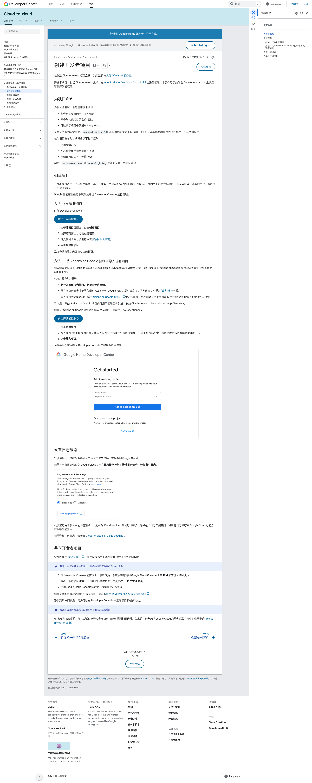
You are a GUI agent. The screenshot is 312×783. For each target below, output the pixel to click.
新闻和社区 (76, 3)
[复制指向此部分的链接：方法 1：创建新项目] (85, 204)
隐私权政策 (61, 776)
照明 (130, 706)
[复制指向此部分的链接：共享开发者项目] (84, 548)
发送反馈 (206, 66)
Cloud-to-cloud (18, 14)
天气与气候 (134, 712)
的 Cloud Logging (105, 535)
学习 (21, 20)
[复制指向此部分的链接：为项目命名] (77, 99)
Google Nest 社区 (218, 728)
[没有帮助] (212, 57)
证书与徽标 (174, 706)
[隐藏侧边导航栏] (39, 777)
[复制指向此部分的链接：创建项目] (73, 176)
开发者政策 (174, 739)
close (307, 13)
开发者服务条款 (176, 733)
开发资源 (173, 718)
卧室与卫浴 (134, 742)
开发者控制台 (215, 706)
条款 (50, 776)
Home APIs (94, 706)
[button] (19, 83)
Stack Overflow (217, 722)
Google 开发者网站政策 (197, 678)
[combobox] (244, 4)
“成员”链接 (167, 290)
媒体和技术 (134, 724)
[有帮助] (208, 57)
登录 (306, 4)
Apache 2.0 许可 (148, 678)
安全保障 (132, 718)
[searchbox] (22, 31)
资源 (61, 3)
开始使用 (8, 20)
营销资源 (173, 712)
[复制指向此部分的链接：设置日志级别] (81, 450)
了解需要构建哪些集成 (59, 753)
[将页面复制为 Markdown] (105, 65)
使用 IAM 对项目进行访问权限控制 (126, 594)
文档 (91, 3)
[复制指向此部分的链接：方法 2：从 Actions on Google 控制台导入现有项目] (131, 261)
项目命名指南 (102, 239)
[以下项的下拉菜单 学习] (27, 21)
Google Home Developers (66, 57)
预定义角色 (74, 557)
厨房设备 (132, 736)
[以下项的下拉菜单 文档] (97, 4)
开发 (50, 3)
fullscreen (302, 13)
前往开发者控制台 (68, 219)
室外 (130, 747)
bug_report (296, 13)
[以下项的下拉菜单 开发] (42, 21)
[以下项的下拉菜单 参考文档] (62, 21)
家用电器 (132, 730)
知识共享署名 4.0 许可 (98, 678)
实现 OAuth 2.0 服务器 (118, 75)
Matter (51, 706)
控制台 (294, 4)
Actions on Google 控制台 (107, 297)
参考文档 (53, 20)
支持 (71, 20)
